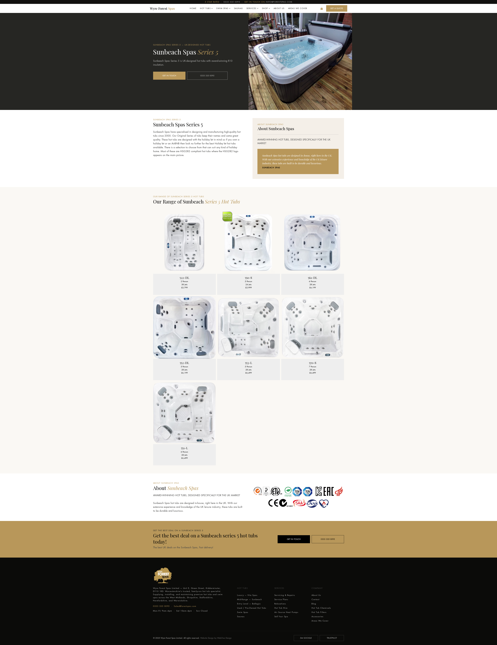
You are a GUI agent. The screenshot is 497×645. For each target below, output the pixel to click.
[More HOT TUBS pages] (212, 8)
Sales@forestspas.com (185, 606)
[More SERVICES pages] (257, 8)
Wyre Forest (162, 8)
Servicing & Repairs (284, 595)
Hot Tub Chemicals (321, 608)
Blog (314, 603)
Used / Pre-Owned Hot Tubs (251, 608)
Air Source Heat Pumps (286, 612)
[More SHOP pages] (269, 8)
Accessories (317, 616)
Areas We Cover (320, 621)
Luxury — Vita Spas (247, 595)
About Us (316, 595)
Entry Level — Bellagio (249, 603)
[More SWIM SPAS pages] (229, 8)
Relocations (280, 603)
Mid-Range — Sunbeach (249, 599)
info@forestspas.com (279, 2)
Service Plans (281, 599)
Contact (316, 599)
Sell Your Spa (281, 616)
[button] (321, 8)
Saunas (240, 616)
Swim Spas (242, 612)
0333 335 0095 (232, 2)
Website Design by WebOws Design (216, 638)
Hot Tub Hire (281, 608)
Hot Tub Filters (319, 612)
